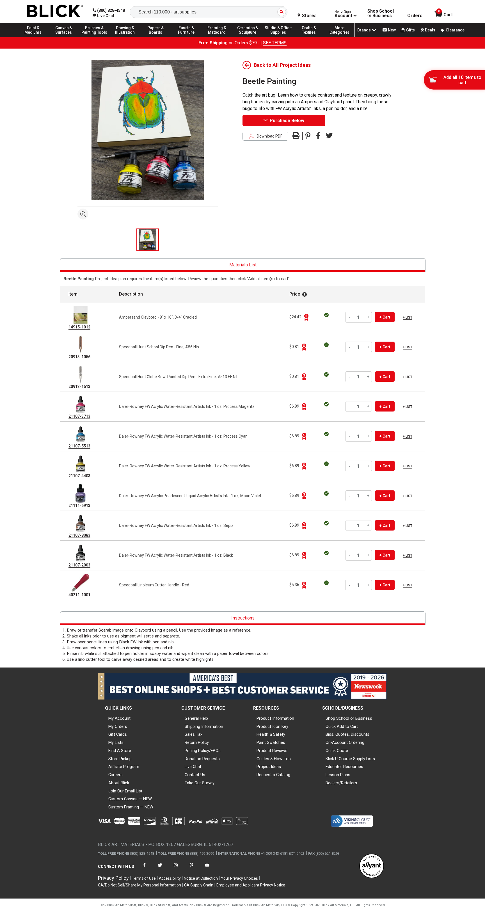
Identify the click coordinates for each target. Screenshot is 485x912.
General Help (196, 718)
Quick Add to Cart (342, 726)
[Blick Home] (55, 11)
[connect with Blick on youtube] (207, 868)
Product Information (275, 718)
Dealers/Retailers (341, 782)
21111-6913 (79, 505)
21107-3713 (79, 416)
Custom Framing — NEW (130, 807)
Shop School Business (380, 13)
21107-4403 (79, 476)
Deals (430, 30)
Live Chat (193, 766)
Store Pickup (120, 758)
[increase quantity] (368, 317)
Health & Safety (271, 734)
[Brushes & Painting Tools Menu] (94, 37)
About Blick (118, 782)
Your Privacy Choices (239, 878)
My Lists (115, 742)
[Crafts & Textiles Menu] (309, 37)
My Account (119, 718)
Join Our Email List (125, 791)
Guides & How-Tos (274, 758)
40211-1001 (79, 595)
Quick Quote (337, 750)
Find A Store (119, 750)
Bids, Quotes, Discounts (347, 734)
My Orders (117, 726)
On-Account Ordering (345, 742)
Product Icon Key (272, 726)
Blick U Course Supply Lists (350, 758)
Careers (115, 774)
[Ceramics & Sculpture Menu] (247, 37)
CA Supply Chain (198, 885)
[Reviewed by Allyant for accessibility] (371, 866)
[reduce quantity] (350, 317)
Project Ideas (269, 766)
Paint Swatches (271, 742)
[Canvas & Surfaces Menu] (64, 37)
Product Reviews (272, 750)
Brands (364, 30)
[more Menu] (340, 37)
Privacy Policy (113, 878)
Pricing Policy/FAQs (203, 750)
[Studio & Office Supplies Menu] (278, 37)
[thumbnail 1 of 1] (147, 239)
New (392, 30)
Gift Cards (117, 734)
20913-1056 (79, 357)
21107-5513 (79, 446)
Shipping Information (204, 726)
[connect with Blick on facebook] (144, 868)
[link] (103, 15)
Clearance (455, 30)
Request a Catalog (273, 774)
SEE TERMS (275, 42)
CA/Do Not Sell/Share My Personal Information (139, 885)
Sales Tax (193, 734)
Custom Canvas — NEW (130, 798)
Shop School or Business (349, 718)
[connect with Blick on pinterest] (191, 868)
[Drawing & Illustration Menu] (125, 37)
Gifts (410, 30)
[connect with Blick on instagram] (175, 868)
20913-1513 (79, 386)
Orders (414, 15)
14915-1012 (79, 327)
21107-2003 (79, 565)
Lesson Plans (338, 774)
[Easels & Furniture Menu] (186, 37)
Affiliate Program (123, 766)
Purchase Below (287, 120)
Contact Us (195, 774)
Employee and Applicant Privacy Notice (250, 885)
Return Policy (197, 742)
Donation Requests (202, 758)
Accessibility (170, 878)
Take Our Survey (199, 782)
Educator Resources (344, 766)
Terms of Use (144, 878)
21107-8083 (79, 535)
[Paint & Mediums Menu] (33, 37)
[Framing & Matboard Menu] (217, 37)
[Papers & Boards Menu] (156, 37)
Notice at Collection (201, 878)
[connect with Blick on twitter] (160, 868)
